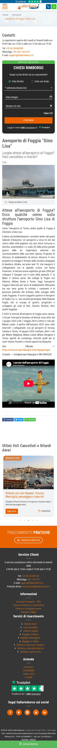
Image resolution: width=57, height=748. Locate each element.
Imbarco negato (30, 631)
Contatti (28, 677)
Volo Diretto (18, 81)
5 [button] (36, 520)
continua (28, 120)
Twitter (20, 420)
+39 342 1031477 (21, 51)
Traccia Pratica (30, 540)
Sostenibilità (28, 670)
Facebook (9, 420)
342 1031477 (33, 579)
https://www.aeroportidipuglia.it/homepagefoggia (26, 349)
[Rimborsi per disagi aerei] (28, 6)
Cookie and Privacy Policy (36, 730)
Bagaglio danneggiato (30, 637)
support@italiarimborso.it (21, 55)
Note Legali (51, 730)
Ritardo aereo (30, 624)
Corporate (28, 667)
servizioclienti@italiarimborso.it (36, 586)
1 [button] (20, 520)
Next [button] (53, 486)
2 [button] (24, 520)
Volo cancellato (30, 627)
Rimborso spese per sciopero (30, 644)
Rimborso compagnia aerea (28, 608)
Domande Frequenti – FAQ (28, 601)
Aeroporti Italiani (28, 612)
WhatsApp (31, 420)
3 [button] (28, 520)
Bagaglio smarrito (30, 634)
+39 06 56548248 (14, 48)
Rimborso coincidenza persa (30, 648)
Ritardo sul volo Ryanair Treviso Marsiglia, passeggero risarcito (25, 494)
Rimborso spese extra (30, 651)
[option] (28, 182)
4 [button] (32, 520)
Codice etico (28, 674)
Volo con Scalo (42, 81)
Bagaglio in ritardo (30, 641)
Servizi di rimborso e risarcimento (28, 605)
